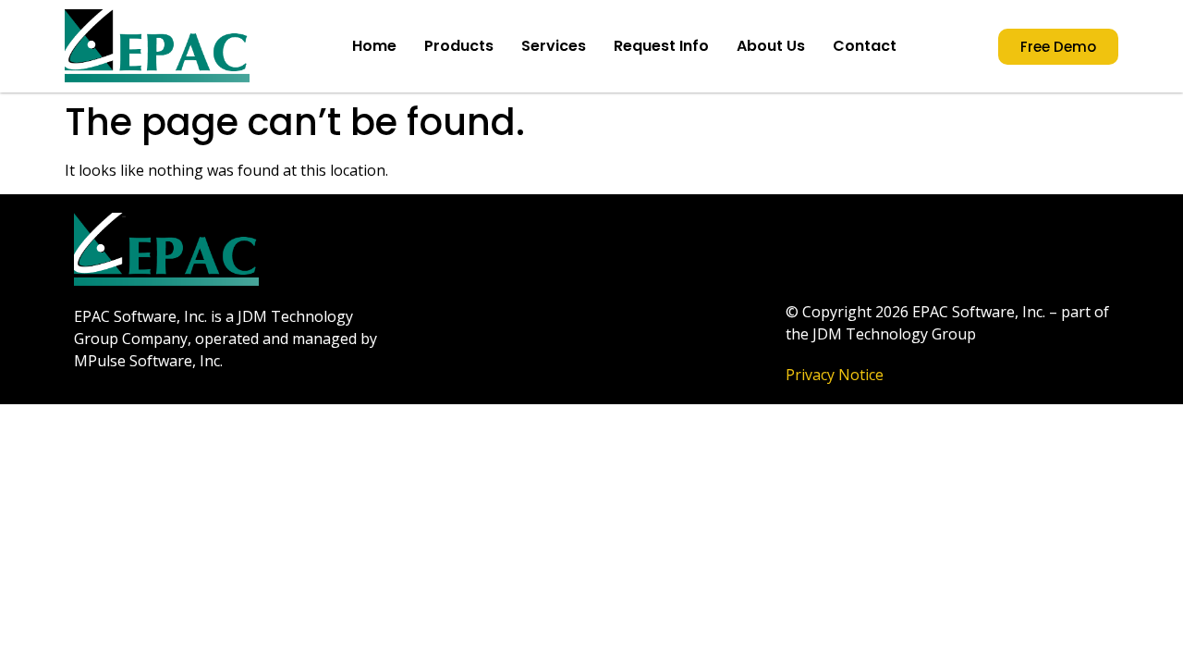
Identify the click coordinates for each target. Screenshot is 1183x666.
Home (374, 45)
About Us (771, 45)
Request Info (661, 45)
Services (553, 45)
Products (459, 45)
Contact (864, 45)
